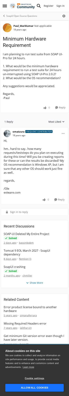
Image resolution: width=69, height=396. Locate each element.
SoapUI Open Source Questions (21, 15)
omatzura (18, 131)
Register (48, 5)
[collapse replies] (34, 129)
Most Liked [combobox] (56, 122)
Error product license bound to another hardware (30, 309)
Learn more (28, 367)
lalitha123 (25, 328)
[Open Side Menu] (5, 6)
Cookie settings (34, 378)
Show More (36, 282)
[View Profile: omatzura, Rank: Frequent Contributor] (7, 133)
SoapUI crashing (14, 267)
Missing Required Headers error (25, 323)
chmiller (27, 275)
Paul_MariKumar (23, 26)
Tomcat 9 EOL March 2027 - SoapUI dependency (27, 252)
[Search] (39, 6)
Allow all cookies (34, 387)
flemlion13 (25, 259)
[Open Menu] (63, 16)
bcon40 (24, 344)
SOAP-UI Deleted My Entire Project (26, 234)
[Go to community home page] (22, 6)
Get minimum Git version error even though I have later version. (34, 338)
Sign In (60, 5)
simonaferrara (28, 315)
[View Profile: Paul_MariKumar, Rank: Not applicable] (7, 27)
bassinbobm (26, 242)
